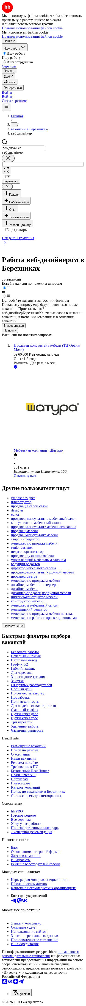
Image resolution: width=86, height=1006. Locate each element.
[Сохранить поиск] (6, 170)
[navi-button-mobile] (6, 106)
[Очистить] (8, 158)
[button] (7, 92)
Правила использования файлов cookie (32, 36)
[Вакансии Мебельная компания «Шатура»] (47, 409)
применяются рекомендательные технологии (40, 954)
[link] (9, 82)
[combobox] (23, 148)
